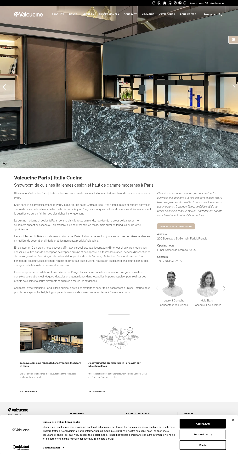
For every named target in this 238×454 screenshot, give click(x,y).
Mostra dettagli (51, 447)
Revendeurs (77, 413)
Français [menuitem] (208, 14)
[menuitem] (210, 14)
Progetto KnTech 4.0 (137, 413)
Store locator (215, 3)
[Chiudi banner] (233, 420)
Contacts (188, 413)
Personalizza (201, 434)
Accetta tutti (203, 423)
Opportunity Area (197, 3)
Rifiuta (202, 445)
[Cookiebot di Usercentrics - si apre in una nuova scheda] (21, 447)
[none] (210, 14)
